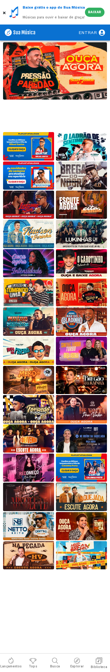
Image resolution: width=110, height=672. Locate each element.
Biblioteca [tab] (99, 667)
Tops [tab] (33, 666)
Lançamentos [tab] (11, 666)
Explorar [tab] (77, 666)
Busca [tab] (55, 666)
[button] (4, 12)
